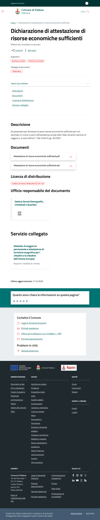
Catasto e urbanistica (39, 407)
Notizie (74, 391)
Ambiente (35, 388)
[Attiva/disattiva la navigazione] (2, 11)
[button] (87, 11)
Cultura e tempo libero (37, 413)
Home (13, 22)
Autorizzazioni (36, 403)
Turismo (34, 458)
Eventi (74, 408)
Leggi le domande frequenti (38, 477)
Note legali (55, 488)
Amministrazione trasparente (58, 477)
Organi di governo (18, 391)
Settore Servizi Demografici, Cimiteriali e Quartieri (29, 203)
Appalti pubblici (37, 399)
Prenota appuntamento (37, 485)
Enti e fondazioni (17, 388)
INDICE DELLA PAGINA (19, 83)
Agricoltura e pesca (38, 384)
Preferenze (76, 513)
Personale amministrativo (17, 397)
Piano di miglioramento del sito (18, 498)
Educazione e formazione (36, 421)
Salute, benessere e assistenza (39, 444)
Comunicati (76, 388)
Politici (13, 403)
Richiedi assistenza (38, 496)
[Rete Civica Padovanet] (69, 368)
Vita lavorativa (37, 462)
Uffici (13, 411)
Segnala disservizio (38, 491)
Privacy (54, 483)
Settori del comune (18, 407)
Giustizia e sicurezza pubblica (39, 429)
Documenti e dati (18, 384)
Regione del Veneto (17, 3)
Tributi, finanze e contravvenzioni (37, 452)
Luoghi (74, 412)
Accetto (90, 513)
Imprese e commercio (39, 435)
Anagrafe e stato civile (38, 393)
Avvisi (74, 384)
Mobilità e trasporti (38, 438)
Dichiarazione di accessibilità (57, 495)
